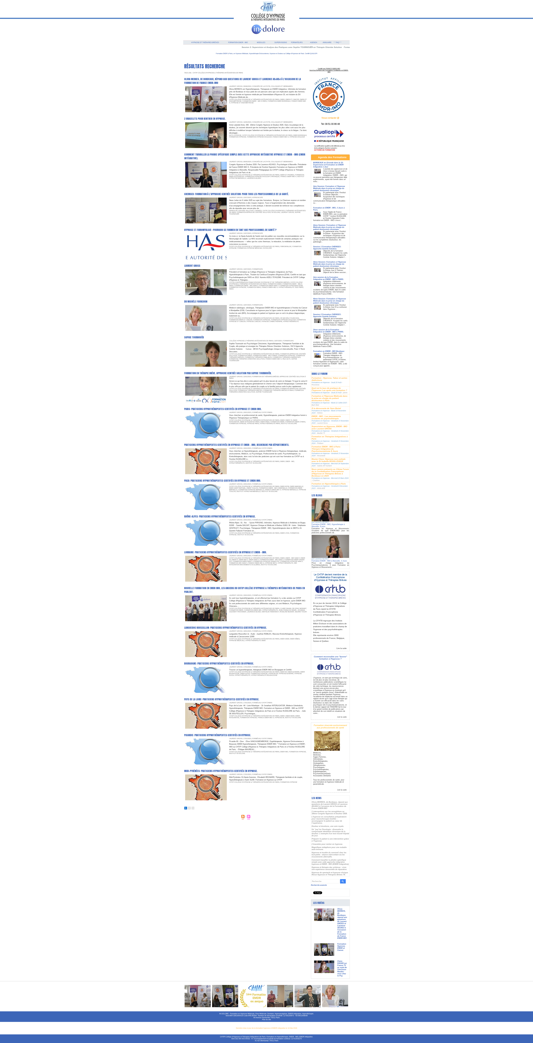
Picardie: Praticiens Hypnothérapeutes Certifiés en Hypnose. (217, 735)
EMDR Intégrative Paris (250, 422)
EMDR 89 (283, 672)
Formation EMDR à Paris (295, 422)
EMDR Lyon (284, 533)
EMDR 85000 (290, 716)
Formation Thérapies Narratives (287, 357)
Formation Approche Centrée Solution (254, 212)
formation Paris (254, 287)
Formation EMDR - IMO (238, 42)
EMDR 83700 (284, 486)
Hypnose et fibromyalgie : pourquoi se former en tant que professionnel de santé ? (230, 230)
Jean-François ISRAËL (288, 610)
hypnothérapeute (291, 321)
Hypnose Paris (253, 423)
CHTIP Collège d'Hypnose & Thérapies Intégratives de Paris (254, 99)
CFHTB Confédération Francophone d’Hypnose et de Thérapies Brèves (259, 282)
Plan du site (266, 1020)
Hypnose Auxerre (286, 673)
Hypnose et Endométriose (242, 103)
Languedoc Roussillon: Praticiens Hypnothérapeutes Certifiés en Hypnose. (225, 628)
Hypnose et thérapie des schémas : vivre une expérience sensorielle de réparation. (329, 868)
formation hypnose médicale (249, 248)
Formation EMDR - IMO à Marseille (273, 488)
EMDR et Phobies (287, 175)
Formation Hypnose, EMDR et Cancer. (341, 947)
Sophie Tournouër (264, 392)
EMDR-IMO (284, 752)
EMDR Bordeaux (300, 135)
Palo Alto (286, 359)
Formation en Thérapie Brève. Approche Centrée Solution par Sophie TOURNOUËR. (227, 373)
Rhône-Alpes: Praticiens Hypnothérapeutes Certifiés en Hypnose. (220, 516)
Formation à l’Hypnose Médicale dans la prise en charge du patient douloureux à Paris (329, 398)
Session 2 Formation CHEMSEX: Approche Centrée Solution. (327, 315)
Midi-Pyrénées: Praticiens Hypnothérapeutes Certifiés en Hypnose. (221, 771)
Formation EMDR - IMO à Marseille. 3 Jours (329, 561)
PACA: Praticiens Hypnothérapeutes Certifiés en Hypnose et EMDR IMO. (222, 480)
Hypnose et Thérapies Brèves (205, 42)
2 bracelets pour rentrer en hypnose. (205, 119)
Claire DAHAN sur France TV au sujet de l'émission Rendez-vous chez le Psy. (342, 968)
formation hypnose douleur (259, 137)
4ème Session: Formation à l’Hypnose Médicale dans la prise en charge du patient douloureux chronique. (329, 301)
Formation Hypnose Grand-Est (266, 561)
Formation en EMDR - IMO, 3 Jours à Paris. (298, 47)
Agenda (313, 42)
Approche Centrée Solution (241, 210)
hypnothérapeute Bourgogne (264, 675)
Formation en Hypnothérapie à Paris (329, 484)
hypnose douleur (297, 137)
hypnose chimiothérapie (272, 321)
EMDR (282, 99)
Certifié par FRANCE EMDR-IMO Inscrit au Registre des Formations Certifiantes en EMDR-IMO (329, 70)
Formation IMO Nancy (238, 563)
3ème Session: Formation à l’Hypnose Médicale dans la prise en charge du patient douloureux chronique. (329, 264)
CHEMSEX (258, 210)
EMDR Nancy (254, 560)
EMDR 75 (289, 420)
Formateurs (297, 42)
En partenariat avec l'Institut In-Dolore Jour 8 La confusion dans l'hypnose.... (335, 307)
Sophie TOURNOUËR (194, 337)
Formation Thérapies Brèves (250, 390)
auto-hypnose (235, 135)
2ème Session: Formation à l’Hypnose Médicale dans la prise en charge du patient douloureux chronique (329, 227)
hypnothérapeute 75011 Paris (291, 287)
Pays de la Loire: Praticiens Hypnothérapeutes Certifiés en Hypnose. (221, 699)
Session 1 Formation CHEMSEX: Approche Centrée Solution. (327, 248)
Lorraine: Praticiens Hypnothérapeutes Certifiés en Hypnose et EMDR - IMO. (225, 552)
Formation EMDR (275, 284)
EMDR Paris (265, 422)
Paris (231, 289)
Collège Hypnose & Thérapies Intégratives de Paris (251, 341)
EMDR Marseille (296, 486)
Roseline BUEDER (287, 612)
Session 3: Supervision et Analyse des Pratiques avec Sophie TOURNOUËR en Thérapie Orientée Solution (226, 47)
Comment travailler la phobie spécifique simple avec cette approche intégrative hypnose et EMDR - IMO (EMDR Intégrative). (330, 862)
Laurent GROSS (192, 266)
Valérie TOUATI (301, 612)
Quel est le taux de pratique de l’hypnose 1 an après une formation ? (329, 389)
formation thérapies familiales (258, 357)
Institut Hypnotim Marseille (249, 491)
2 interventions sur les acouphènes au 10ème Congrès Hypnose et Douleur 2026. (329, 812)
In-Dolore (275, 212)
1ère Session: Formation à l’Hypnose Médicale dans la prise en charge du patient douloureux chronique (329, 188)
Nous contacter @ (330, 118)
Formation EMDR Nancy (269, 285)
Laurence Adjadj (254, 178)
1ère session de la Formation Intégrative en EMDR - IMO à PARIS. (328, 278)
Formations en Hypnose (321, 382)
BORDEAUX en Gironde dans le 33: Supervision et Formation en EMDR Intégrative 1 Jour (328, 165)
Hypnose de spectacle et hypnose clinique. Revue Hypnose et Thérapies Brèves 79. (330, 874)
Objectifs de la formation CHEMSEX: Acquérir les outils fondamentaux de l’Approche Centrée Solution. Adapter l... (335, 254)
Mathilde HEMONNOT (270, 612)
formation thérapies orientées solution (247, 359)
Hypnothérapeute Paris (270, 423)
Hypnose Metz (271, 563)
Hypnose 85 (279, 717)
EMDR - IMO (290, 461)
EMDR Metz (243, 560)
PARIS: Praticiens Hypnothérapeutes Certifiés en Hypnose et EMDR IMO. (223, 409)
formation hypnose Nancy (291, 561)
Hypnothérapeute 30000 (255, 640)
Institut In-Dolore (289, 423)
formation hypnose (237, 137)
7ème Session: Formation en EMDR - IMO (339, 47)
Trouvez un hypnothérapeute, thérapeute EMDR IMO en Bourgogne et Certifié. (260, 670)
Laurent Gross (287, 212)
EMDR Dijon (245, 673)
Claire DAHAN (285, 608)
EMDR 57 (235, 560)
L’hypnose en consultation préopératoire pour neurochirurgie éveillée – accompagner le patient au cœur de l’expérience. (329, 820)
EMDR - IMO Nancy (293, 558)
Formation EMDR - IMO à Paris (254, 101)
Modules (261, 42)
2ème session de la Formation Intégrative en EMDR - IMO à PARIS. (328, 331)
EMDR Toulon (252, 488)
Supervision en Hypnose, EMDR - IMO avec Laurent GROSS (329, 427)
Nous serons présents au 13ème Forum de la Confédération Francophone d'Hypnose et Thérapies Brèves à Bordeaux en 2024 (330, 472)
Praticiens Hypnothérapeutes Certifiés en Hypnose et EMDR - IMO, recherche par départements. (236, 445)
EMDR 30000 (284, 639)
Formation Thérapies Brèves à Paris (278, 390)
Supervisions (280, 42)
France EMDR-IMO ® (281, 137)
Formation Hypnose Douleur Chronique (262, 176)
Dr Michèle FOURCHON (195, 301)
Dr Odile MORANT (299, 608)
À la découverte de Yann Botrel (326, 408)
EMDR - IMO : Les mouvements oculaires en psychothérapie (326, 417)
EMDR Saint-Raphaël (237, 488)
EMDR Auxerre (294, 672)
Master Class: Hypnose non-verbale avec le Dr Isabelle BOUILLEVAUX (328, 460)
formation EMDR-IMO (253, 610)
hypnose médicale (237, 640)
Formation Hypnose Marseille (251, 490)
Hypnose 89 (273, 673)
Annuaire (327, 42)
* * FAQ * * (337, 42)
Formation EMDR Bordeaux (279, 101)
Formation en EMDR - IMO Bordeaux (328, 351)
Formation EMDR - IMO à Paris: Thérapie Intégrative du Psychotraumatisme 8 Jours (326, 449)
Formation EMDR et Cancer (240, 320)
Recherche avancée (319, 885)
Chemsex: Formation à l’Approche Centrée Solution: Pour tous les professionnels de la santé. (236, 194)
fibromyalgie (285, 246)
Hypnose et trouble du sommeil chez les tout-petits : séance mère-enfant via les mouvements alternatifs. (329, 855)
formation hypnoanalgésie (291, 285)
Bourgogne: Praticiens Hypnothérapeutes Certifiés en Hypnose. (219, 663)
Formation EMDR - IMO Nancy (246, 285)
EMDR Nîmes (295, 639)
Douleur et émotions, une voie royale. (328, 826)
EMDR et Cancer (292, 99)
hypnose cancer (254, 321)
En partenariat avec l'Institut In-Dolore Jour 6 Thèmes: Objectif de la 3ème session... (335, 270)
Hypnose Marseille (290, 490)
